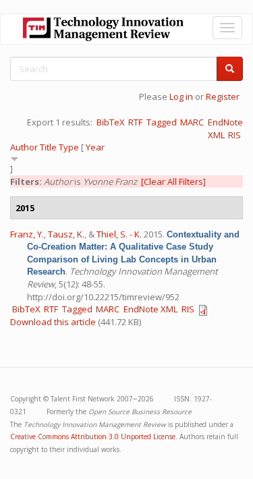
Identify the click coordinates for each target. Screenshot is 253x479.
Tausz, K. (66, 234)
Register (223, 96)
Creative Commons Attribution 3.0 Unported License (92, 436)
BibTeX (110, 122)
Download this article (53, 322)
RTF (135, 122)
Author (24, 147)
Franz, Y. (27, 234)
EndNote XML (150, 309)
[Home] (103, 29)
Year (95, 147)
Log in (181, 96)
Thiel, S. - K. (119, 234)
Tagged (161, 122)
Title (48, 147)
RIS (234, 135)
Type (69, 147)
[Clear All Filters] (173, 181)
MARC (192, 122)
